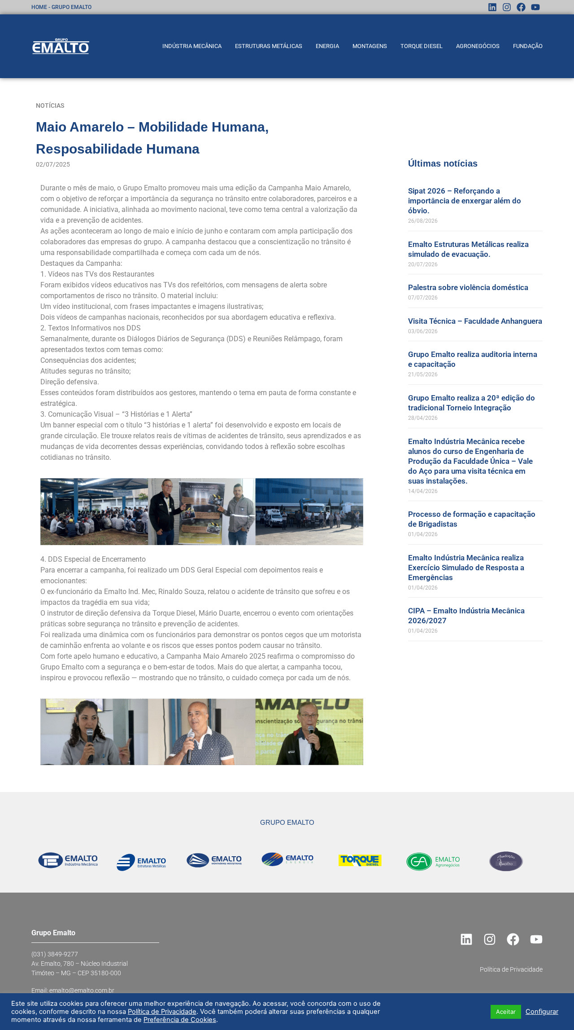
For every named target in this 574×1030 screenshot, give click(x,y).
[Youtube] (535, 7)
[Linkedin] (492, 7)
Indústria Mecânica (192, 46)
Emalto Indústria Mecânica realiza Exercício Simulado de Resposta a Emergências (466, 567)
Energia (327, 46)
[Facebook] (521, 7)
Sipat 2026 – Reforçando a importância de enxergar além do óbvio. (464, 200)
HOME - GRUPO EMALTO (61, 7)
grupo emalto (287, 822)
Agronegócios (478, 46)
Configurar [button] (542, 1012)
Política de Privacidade (162, 1012)
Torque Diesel (421, 46)
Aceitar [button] (506, 1011)
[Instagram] (507, 7)
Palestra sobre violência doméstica (468, 287)
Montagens (369, 46)
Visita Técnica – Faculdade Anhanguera (475, 321)
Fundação (528, 46)
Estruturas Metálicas (268, 46)
